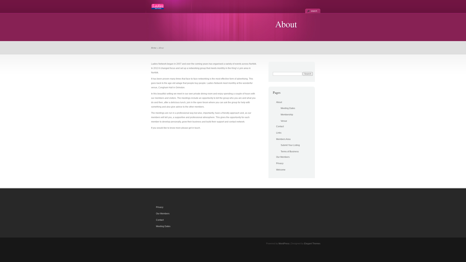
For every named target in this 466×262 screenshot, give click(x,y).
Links (278, 133)
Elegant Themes (312, 243)
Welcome (280, 169)
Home (153, 47)
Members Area (283, 139)
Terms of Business (290, 151)
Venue (284, 121)
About (279, 102)
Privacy (279, 163)
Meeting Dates (288, 108)
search (314, 11)
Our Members (283, 157)
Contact (280, 126)
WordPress (284, 243)
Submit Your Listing (290, 145)
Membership (287, 114)
